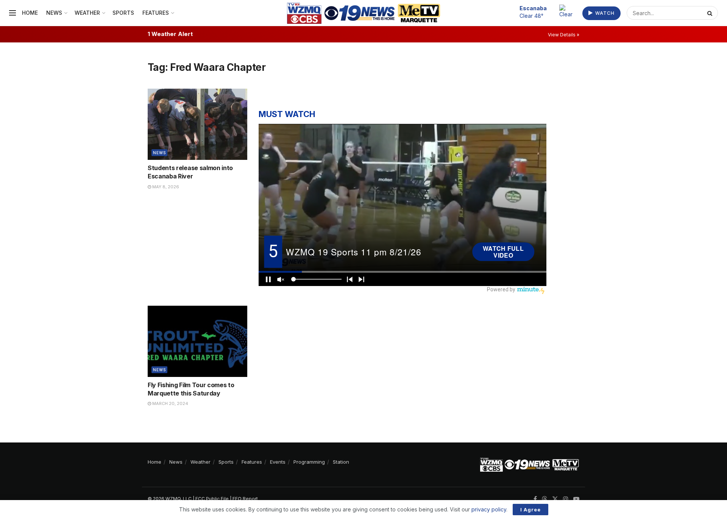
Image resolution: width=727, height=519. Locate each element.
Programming (309, 462)
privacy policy (488, 509)
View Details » (563, 35)
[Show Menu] (12, 13)
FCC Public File (212, 499)
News (54, 12)
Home (30, 12)
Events (277, 462)
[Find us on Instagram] (565, 499)
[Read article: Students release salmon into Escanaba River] (197, 124)
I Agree (530, 509)
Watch (604, 13)
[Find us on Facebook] (535, 499)
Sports (123, 12)
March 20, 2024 (169, 403)
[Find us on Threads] (544, 499)
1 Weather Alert (170, 34)
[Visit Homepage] (363, 13)
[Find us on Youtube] (576, 499)
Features (155, 12)
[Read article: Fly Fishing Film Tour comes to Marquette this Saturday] (197, 341)
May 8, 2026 (165, 186)
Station (341, 462)
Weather (87, 12)
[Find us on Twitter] (555, 499)
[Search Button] (711, 13)
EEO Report (245, 499)
